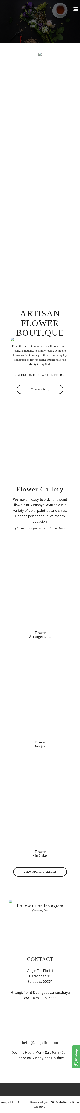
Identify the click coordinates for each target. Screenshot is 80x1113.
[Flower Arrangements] (40, 536)
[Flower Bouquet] (40, 646)
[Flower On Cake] (40, 755)
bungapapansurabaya (53, 993)
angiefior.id (23, 993)
